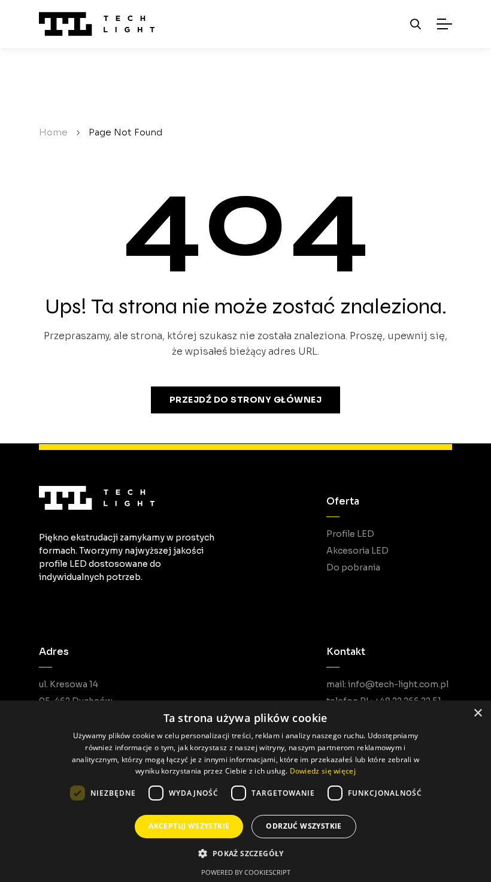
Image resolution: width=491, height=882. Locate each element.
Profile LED (350, 533)
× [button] (477, 713)
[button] (245, 853)
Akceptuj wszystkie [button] (188, 826)
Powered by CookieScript (245, 872)
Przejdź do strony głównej (245, 399)
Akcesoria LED (357, 550)
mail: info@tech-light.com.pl (387, 684)
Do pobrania (353, 567)
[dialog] (245, 791)
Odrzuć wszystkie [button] (303, 826)
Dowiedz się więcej (323, 771)
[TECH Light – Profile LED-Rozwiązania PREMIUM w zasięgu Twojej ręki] (96, 24)
